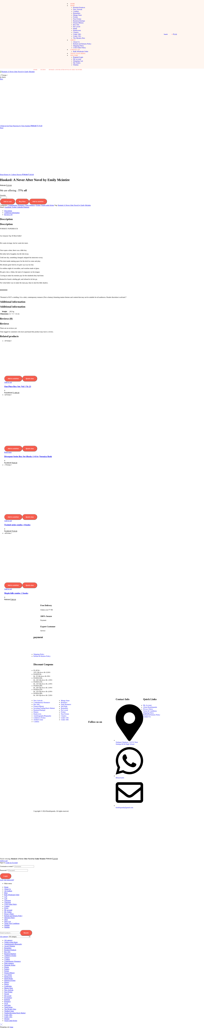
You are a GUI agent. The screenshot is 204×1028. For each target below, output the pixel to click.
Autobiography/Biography (13, 944)
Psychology (8, 998)
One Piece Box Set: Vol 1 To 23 (17, 386)
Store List (7, 921)
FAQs (6, 908)
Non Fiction (8, 992)
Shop (6, 920)
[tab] (104, 211)
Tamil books (8, 1007)
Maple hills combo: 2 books (16, 593)
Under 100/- (8, 1015)
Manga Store (8, 988)
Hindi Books (8, 978)
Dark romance (30, 205)
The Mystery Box (10, 1009)
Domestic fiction (9, 965)
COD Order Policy (10, 904)
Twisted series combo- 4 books (17, 525)
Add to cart (8, 201)
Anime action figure (11, 942)
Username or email (7, 866)
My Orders (8, 912)
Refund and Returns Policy (13, 916)
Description (8, 211)
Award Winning (9, 946)
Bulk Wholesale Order (11, 895)
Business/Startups (10, 954)
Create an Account (11, 863)
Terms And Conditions (11, 923)
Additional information (12, 213)
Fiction (43, 69)
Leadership (8, 986)
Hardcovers (8, 977)
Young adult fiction (47, 205)
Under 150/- (8, 1017)
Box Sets (7, 952)
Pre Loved (7, 996)
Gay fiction (8, 975)
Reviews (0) (8, 215)
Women (6, 1019)
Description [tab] (6, 219)
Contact (6, 906)
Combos (7, 959)
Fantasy (6, 969)
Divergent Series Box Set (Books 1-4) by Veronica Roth (28, 456)
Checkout (7, 900)
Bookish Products (10, 950)
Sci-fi (6, 1003)
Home (35, 69)
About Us (7, 889)
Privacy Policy (9, 914)
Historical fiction (9, 980)
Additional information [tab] (12, 301)
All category (8, 940)
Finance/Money (9, 973)
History (6, 982)
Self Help (7, 1005)
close (11, 1027)
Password (4, 870)
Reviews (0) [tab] (6, 318)
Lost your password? (7, 880)
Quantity (3, 195)
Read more (8, 452)
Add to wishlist (38, 201)
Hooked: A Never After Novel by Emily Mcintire (74, 205)
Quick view (30, 378)
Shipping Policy (9, 918)
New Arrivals (8, 990)
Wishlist (7, 925)
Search (26, 933)
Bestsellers (7, 948)
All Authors (8, 891)
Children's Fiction (10, 956)
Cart (5, 897)
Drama (6, 967)
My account (8, 910)
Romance (7, 1001)
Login (6, 876)
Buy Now (22, 201)
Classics (7, 957)
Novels (6, 994)
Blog (6, 893)
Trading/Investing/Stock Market (15, 1013)
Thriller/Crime (9, 1011)
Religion (7, 999)
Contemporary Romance (16, 205)
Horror (6, 984)
